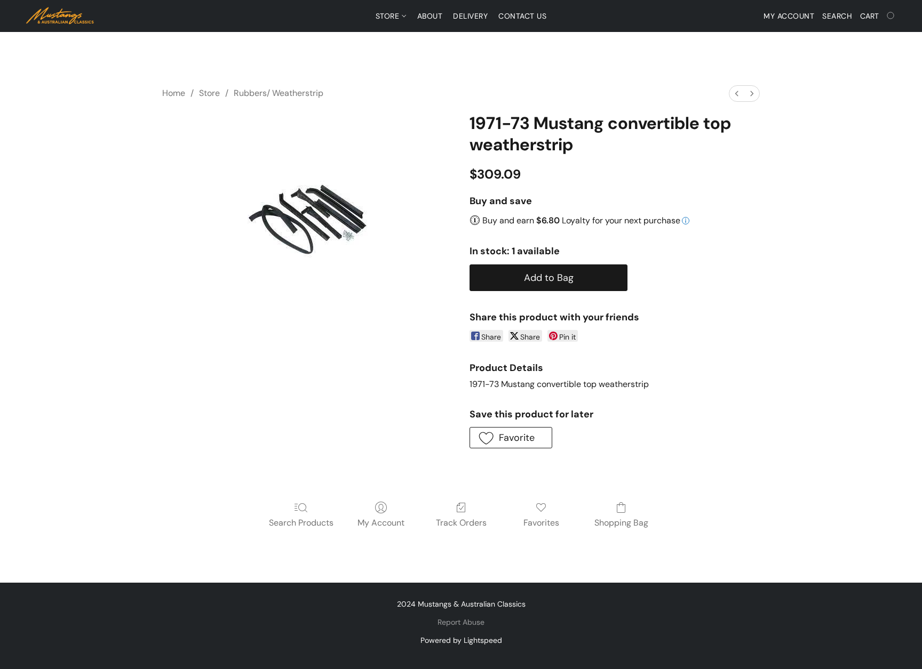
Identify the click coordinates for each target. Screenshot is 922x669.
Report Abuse (461, 622)
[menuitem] (736, 93)
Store (389, 16)
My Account (380, 522)
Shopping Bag (621, 522)
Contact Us (522, 16)
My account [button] (789, 16)
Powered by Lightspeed (461, 640)
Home (173, 93)
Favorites (541, 522)
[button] (60, 16)
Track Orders (461, 522)
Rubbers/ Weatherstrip (278, 93)
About (430, 16)
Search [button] (837, 16)
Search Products (301, 522)
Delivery (470, 16)
